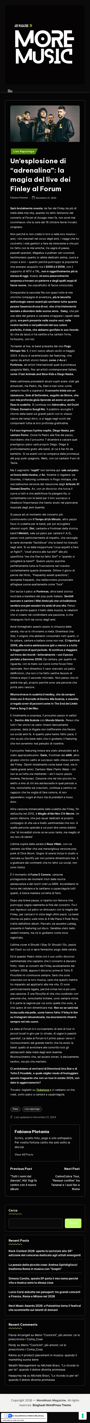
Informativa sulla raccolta (13, 1420)
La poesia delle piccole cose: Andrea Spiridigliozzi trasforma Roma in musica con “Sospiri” (43, 1267)
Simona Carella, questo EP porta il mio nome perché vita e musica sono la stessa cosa (43, 1280)
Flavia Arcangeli (19, 1335)
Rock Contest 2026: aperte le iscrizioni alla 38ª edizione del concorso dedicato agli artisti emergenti (45, 1253)
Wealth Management (22, 1365)
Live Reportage (23, 151)
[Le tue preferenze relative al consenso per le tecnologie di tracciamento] (83, 1416)
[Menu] (10, 91)
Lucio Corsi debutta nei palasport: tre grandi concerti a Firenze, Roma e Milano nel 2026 (44, 1294)
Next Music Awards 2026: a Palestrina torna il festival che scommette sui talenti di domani (45, 1308)
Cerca (13, 1210)
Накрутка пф (17, 1375)
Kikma (13, 1355)
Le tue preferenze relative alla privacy (28, 1416)
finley (15, 1109)
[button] (24, 1154)
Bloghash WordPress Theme (52, 1405)
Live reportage (32, 1109)
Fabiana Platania (32, 1131)
